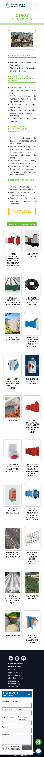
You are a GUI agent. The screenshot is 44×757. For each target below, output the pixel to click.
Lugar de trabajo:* (8, 717)
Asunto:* (5, 727)
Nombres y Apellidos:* (10, 702)
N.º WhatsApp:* (8, 709)
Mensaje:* (6, 734)
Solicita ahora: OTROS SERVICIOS (22, 211)
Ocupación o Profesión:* (22, 718)
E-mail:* (21, 709)
